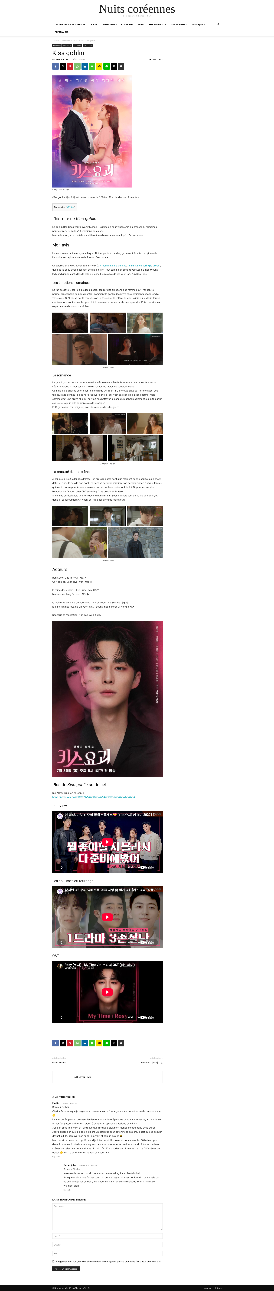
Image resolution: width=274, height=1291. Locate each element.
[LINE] (106, 66)
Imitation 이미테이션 (152, 1062)
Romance (77, 45)
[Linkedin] (85, 66)
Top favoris (156, 24)
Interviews (110, 24)
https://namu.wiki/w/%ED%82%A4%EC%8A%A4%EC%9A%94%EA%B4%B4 (93, 797)
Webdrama (88, 45)
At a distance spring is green (144, 265)
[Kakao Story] (99, 66)
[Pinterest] (70, 66)
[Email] (114, 66)
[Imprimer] (121, 66)
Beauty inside (59, 1062)
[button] (218, 24)
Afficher (70, 207)
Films (141, 24)
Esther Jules (69, 1165)
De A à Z (94, 24)
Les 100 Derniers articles (70, 24)
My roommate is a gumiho (112, 265)
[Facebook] (55, 66)
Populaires (61, 31)
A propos (208, 1288)
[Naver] (92, 66)
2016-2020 (78, 40)
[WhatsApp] (77, 66)
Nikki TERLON (62, 59)
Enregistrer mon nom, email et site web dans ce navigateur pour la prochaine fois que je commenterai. (108, 1261)
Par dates (66, 40)
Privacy (218, 1288)
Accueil (55, 40)
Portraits (127, 24)
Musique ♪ (198, 24)
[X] (63, 66)
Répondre (56, 1157)
